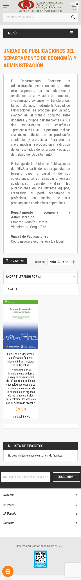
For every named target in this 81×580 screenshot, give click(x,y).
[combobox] (40, 17)
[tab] (40, 277)
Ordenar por (38, 261)
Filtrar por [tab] (17, 260)
